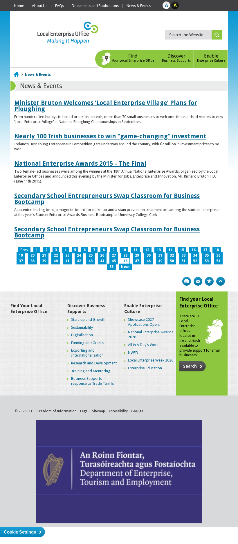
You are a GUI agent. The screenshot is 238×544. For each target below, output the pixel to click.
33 (183, 255)
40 (56, 261)
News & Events (139, 5)
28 (125, 255)
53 (207, 261)
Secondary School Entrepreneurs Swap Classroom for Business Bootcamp (107, 198)
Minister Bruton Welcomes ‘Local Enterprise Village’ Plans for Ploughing (105, 105)
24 (79, 255)
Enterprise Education (145, 368)
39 (44, 261)
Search (190, 366)
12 (147, 250)
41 (67, 261)
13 (159, 250)
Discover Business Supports (86, 308)
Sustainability (82, 327)
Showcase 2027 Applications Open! (144, 322)
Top (220, 281)
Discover (176, 57)
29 (137, 255)
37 (21, 261)
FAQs (59, 5)
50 (172, 261)
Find (133, 57)
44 (102, 261)
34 (195, 255)
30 (149, 255)
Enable (211, 57)
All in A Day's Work (143, 345)
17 (205, 250)
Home (19, 5)
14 (170, 250)
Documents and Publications (95, 5)
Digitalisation (82, 335)
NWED (133, 352)
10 (124, 250)
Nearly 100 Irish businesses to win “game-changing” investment (110, 136)
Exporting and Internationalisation (87, 352)
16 (194, 250)
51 (183, 261)
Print (186, 281)
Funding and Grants (87, 343)
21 (44, 255)
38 (32, 261)
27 (114, 255)
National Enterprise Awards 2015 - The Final (80, 163)
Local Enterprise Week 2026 (150, 360)
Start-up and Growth (88, 319)
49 (160, 261)
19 (21, 255)
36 (218, 255)
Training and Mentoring (90, 371)
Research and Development (94, 363)
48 (149, 261)
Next (125, 267)
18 (217, 250)
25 (91, 255)
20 (32, 255)
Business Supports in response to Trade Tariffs (92, 381)
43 (91, 261)
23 (67, 255)
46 (125, 261)
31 (160, 255)
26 (102, 255)
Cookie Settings (20, 531)
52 (195, 261)
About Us (39, 5)
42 (79, 261)
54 (218, 261)
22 (56, 255)
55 (111, 267)
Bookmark (209, 281)
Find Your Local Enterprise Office (28, 308)
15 (182, 250)
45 (114, 261)
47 (137, 261)
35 (207, 255)
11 (136, 250)
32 (172, 255)
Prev (24, 250)
